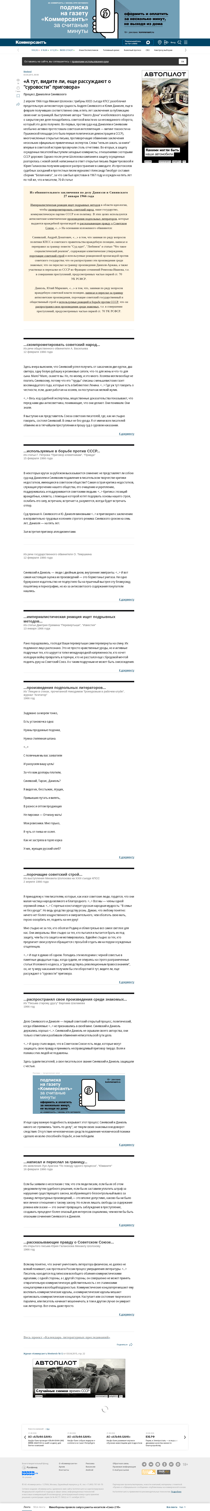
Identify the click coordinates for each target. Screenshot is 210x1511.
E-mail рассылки (121, 1469)
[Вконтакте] (151, 1464)
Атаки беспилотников (88, 50)
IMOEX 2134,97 (66, 50)
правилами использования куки (90, 61)
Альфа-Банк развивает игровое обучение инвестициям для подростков (124, 1441)
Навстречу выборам (163, 50)
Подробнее (176, 1491)
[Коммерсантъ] (31, 42)
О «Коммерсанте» (68, 1463)
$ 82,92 (35, 50)
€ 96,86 (44, 50)
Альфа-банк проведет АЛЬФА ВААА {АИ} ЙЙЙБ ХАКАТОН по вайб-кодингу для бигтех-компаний (46, 1443)
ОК (182, 61)
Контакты (64, 1469)
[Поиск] (179, 42)
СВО (148, 50)
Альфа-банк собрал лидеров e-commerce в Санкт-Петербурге (81, 1441)
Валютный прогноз (132, 50)
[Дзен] (157, 1464)
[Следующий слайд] (185, 1437)
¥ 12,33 (53, 50)
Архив (62, 1466)
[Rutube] (171, 1464)
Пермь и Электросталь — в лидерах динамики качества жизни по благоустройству (162, 1443)
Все (48, 1429)
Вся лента (172, 1507)
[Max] (178, 1464)
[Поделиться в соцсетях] (18, 104)
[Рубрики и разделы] (185, 42)
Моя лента (39, 1507)
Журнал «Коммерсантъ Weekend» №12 (43, 1353)
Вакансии (90, 1466)
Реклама (90, 1463)
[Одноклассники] (164, 1464)
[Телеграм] (144, 1464)
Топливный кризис (111, 50)
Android (89, 1469)
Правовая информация (124, 1466)
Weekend (28, 71)
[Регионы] (160, 42)
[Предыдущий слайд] (25, 1437)
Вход (173, 42)
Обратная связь (121, 1463)
